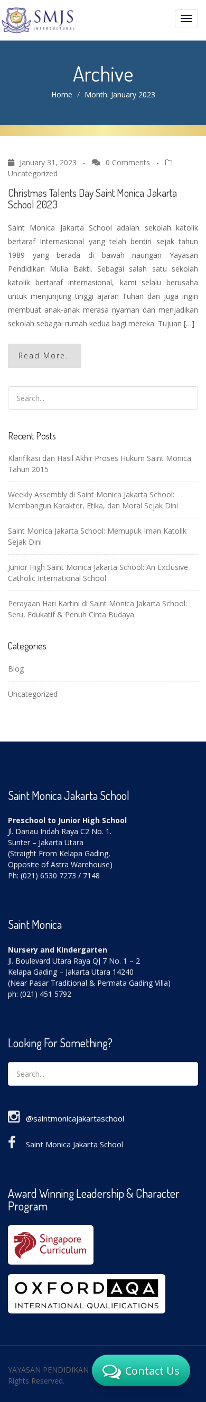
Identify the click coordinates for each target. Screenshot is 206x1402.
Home (61, 94)
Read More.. (44, 355)
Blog (16, 669)
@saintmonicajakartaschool (75, 1118)
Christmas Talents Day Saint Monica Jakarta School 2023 (92, 198)
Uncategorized (33, 173)
